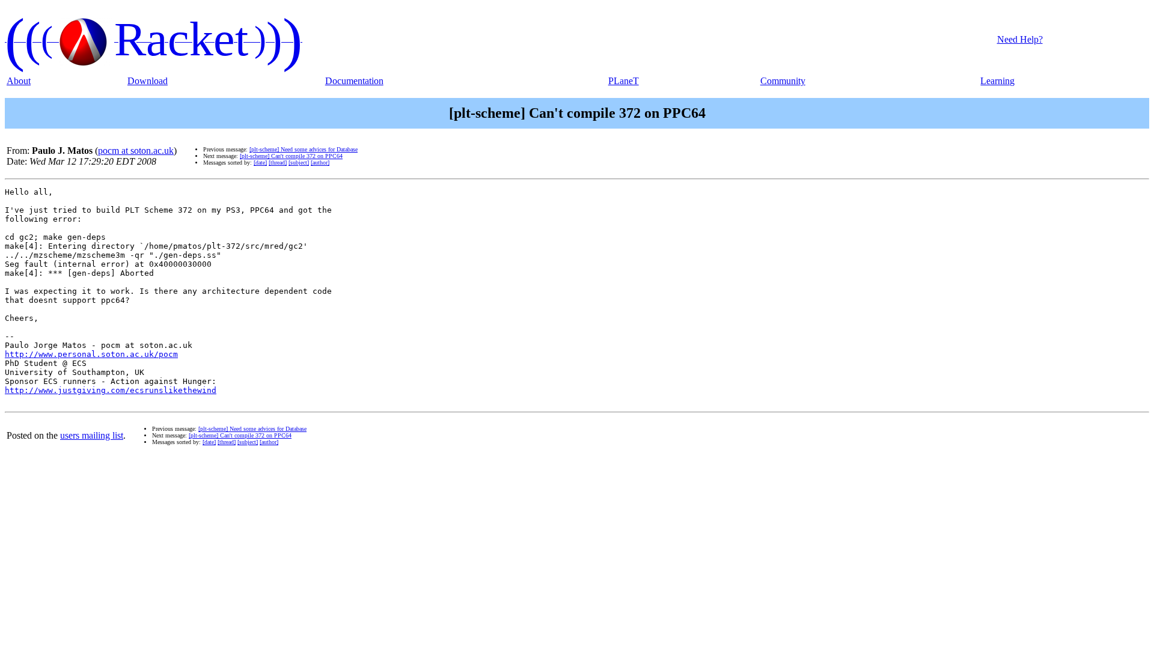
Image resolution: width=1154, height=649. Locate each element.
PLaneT (623, 81)
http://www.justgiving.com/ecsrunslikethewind (110, 390)
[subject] (298, 162)
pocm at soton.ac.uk (136, 150)
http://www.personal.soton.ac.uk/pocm (91, 354)
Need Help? (1020, 39)
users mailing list (91, 435)
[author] (320, 162)
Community (782, 81)
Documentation (354, 81)
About (19, 81)
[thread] (278, 162)
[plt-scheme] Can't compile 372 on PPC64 (291, 156)
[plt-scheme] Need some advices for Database (303, 149)
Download (147, 81)
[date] (260, 162)
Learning (997, 81)
